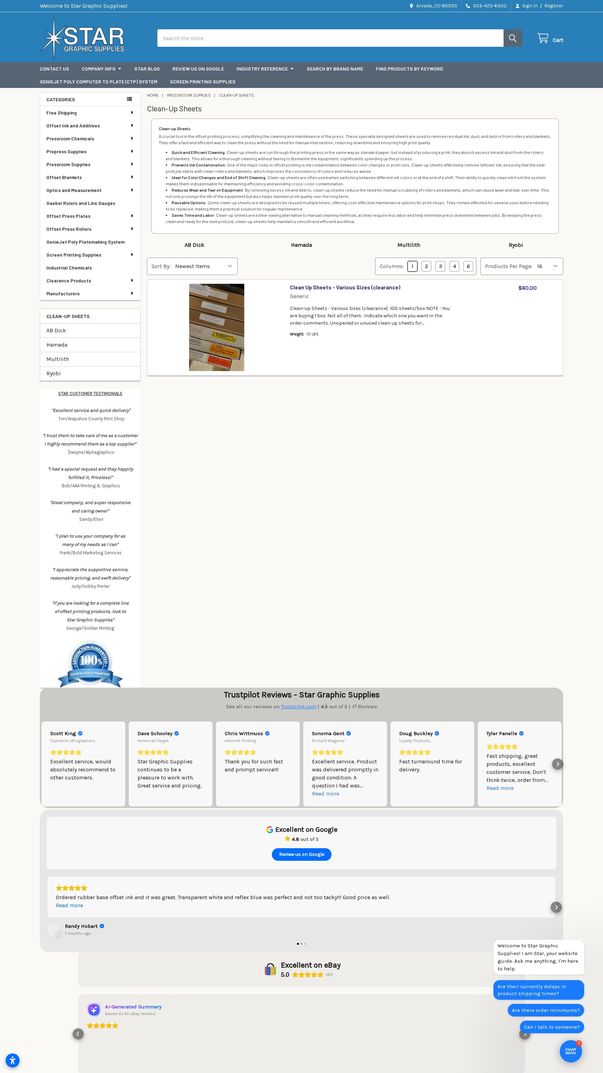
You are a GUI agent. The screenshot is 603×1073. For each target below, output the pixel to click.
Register (553, 6)
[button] (45, 764)
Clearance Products (68, 280)
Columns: (392, 266)
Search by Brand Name (335, 69)
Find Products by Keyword (409, 69)
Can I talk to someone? (552, 1027)
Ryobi (53, 373)
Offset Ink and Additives (73, 125)
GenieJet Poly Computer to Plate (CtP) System (98, 81)
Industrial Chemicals (69, 268)
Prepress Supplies (66, 151)
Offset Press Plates (68, 216)
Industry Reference (262, 69)
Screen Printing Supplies (203, 81)
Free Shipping (61, 113)
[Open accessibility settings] (13, 1060)
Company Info (99, 69)
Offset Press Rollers (68, 229)
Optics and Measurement (74, 190)
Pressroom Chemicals (70, 138)
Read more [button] (325, 793)
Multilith (57, 359)
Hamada (56, 344)
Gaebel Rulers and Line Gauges (80, 203)
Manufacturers (63, 293)
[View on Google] (54, 930)
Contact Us (54, 69)
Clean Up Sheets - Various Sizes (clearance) (345, 287)
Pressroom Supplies (68, 164)
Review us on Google (198, 69)
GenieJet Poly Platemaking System (85, 242)
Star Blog (147, 69)
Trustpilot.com (298, 706)
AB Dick (56, 330)
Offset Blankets (64, 177)
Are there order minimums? (546, 1010)
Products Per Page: (509, 266)
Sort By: (161, 266)
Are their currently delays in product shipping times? (532, 990)
